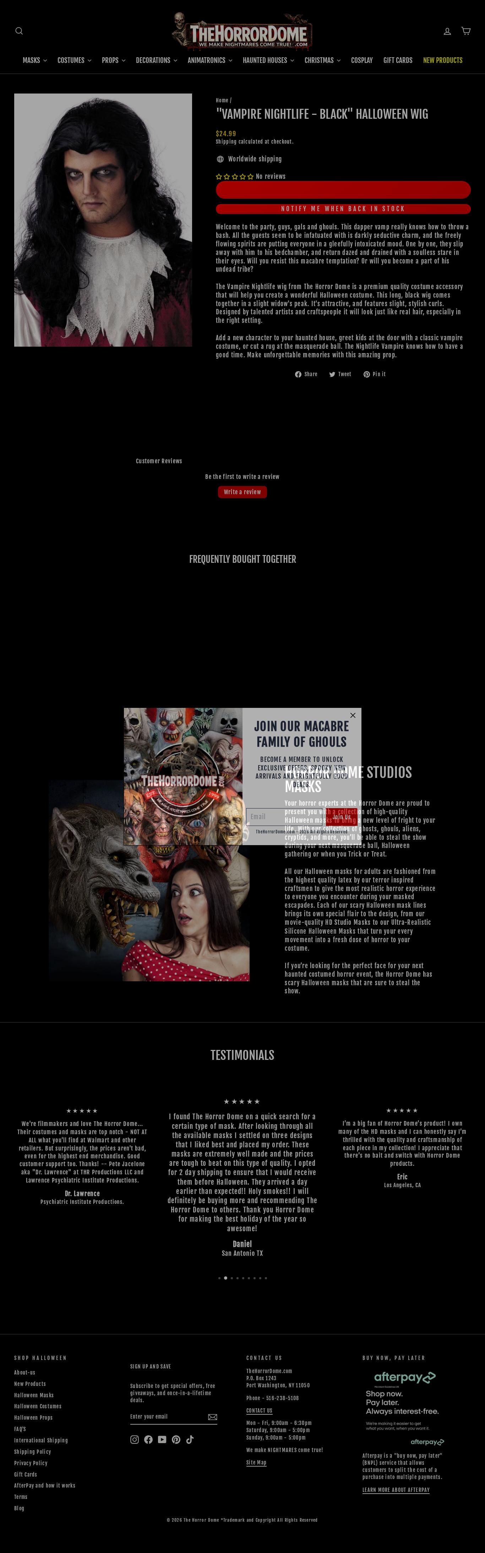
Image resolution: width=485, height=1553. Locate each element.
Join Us (342, 817)
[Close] (353, 715)
